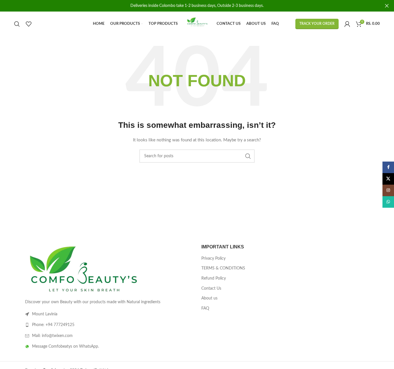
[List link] (109, 325)
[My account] (347, 24)
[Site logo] (197, 24)
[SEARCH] (248, 156)
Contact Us (211, 288)
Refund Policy (213, 278)
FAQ (205, 308)
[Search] (17, 24)
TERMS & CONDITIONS (223, 268)
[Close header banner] (387, 6)
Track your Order (317, 23)
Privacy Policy (213, 258)
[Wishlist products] (28, 24)
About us (209, 298)
